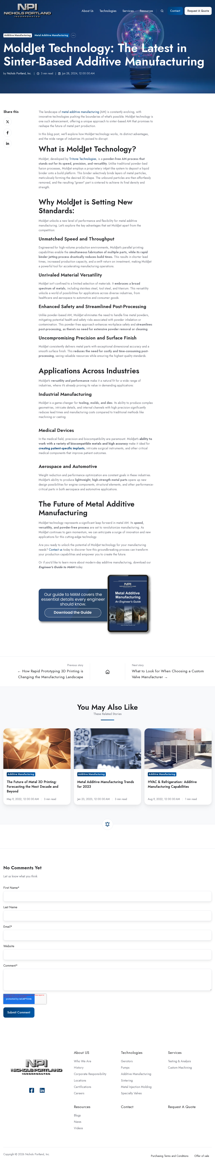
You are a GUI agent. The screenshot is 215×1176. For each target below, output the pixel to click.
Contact (175, 11)
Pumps (125, 1067)
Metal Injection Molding (136, 1087)
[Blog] (107, 671)
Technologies (107, 11)
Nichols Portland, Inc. (19, 73)
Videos (78, 1128)
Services (128, 11)
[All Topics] (73, 35)
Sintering (127, 1080)
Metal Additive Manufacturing (51, 35)
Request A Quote (198, 11)
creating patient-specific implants (61, 448)
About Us (87, 11)
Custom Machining (180, 1067)
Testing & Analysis (179, 1061)
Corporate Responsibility (90, 1074)
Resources (146, 11)
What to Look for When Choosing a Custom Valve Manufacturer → (168, 673)
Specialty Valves (131, 1093)
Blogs (77, 1115)
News (77, 1122)
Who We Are (82, 1061)
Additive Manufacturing (17, 35)
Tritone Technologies (82, 159)
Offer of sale (201, 1156)
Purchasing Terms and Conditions (169, 1156)
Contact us (55, 549)
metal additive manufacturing (80, 112)
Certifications (82, 1087)
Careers (79, 1093)
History (78, 1067)
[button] (162, 11)
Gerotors (127, 1061)
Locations (80, 1080)
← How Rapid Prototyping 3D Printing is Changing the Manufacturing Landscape (50, 673)
